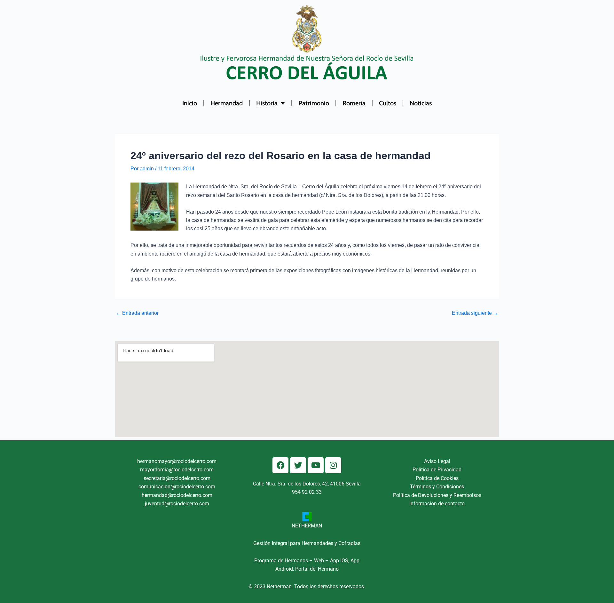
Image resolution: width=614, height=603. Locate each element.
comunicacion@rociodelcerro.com (176, 487)
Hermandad (226, 103)
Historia (267, 103)
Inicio (189, 103)
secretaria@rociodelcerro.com (177, 478)
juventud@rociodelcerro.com (177, 504)
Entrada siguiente (475, 313)
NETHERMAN (307, 526)
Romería (354, 103)
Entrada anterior (137, 313)
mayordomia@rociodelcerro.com (177, 470)
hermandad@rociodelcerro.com (177, 495)
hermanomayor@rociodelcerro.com (176, 461)
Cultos (387, 103)
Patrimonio (313, 103)
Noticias (421, 103)
